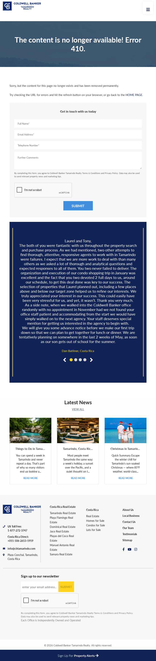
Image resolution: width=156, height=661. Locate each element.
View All (78, 409)
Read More (30, 478)
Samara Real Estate (61, 554)
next (90, 359)
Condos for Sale (95, 525)
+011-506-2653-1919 (20, 541)
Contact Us (129, 522)
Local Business (131, 516)
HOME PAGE (134, 95)
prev (65, 359)
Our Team (128, 528)
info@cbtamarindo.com (21, 548)
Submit (78, 205)
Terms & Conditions (91, 173)
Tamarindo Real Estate (63, 513)
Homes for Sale (95, 521)
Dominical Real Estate (62, 527)
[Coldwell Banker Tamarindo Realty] (22, 7)
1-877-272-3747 (17, 530)
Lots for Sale (93, 530)
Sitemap (127, 540)
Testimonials (130, 534)
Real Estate (92, 516)
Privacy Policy (111, 173)
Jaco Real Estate (59, 531)
